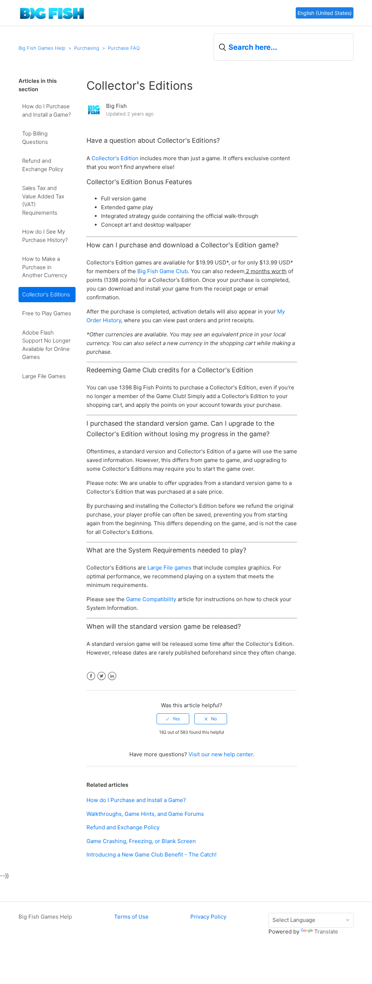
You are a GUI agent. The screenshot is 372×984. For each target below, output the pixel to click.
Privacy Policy (208, 916)
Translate (326, 931)
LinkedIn (112, 676)
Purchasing (86, 48)
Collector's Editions (46, 294)
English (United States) (325, 13)
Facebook (91, 676)
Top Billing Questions (35, 137)
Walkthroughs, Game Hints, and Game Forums (145, 813)
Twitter (101, 676)
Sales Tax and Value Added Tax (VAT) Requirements (43, 200)
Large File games (169, 567)
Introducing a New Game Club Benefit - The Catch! (151, 854)
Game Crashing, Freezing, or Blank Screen (141, 841)
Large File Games (44, 376)
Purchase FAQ (124, 48)
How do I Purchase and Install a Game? (46, 110)
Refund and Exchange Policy (42, 165)
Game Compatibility (151, 599)
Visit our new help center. (221, 754)
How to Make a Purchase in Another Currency (44, 267)
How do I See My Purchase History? (45, 235)
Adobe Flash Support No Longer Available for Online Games (46, 345)
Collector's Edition (115, 158)
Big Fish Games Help (42, 48)
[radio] (173, 718)
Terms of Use (131, 916)
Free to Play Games (46, 313)
